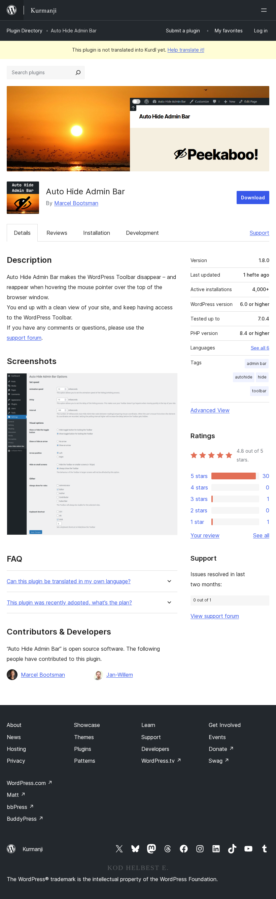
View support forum (215, 616)
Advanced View (210, 410)
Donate (221, 749)
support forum (24, 337)
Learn (148, 725)
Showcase (87, 725)
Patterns (84, 760)
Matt (16, 794)
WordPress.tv (161, 760)
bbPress (20, 807)
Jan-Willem (119, 674)
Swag (219, 760)
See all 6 (260, 347)
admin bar (257, 363)
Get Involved (225, 725)
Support (259, 232)
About (14, 725)
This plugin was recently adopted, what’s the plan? (69, 602)
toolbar (259, 390)
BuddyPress (25, 818)
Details (22, 232)
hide (262, 377)
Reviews (56, 232)
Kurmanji (33, 849)
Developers (155, 749)
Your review (205, 535)
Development (142, 232)
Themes (84, 737)
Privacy (16, 760)
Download (253, 197)
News (14, 737)
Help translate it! (186, 50)
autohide (243, 377)
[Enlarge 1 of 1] (168, 382)
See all (261, 535)
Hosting (16, 749)
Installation (96, 232)
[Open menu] (265, 10)
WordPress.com (30, 783)
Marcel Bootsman (76, 203)
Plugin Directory (24, 30)
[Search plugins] (78, 72)
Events (217, 737)
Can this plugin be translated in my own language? (69, 581)
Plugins (82, 749)
